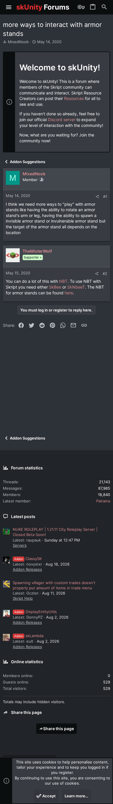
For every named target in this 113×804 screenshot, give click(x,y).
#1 (105, 196)
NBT (63, 281)
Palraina (103, 501)
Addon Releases (27, 569)
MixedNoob (18, 41)
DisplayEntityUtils (35, 611)
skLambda (28, 635)
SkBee (55, 287)
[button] (9, 7)
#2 (105, 273)
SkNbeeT (76, 287)
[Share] (97, 196)
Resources (74, 98)
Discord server (61, 119)
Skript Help (23, 598)
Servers (20, 545)
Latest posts (23, 516)
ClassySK (28, 558)
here (69, 292)
